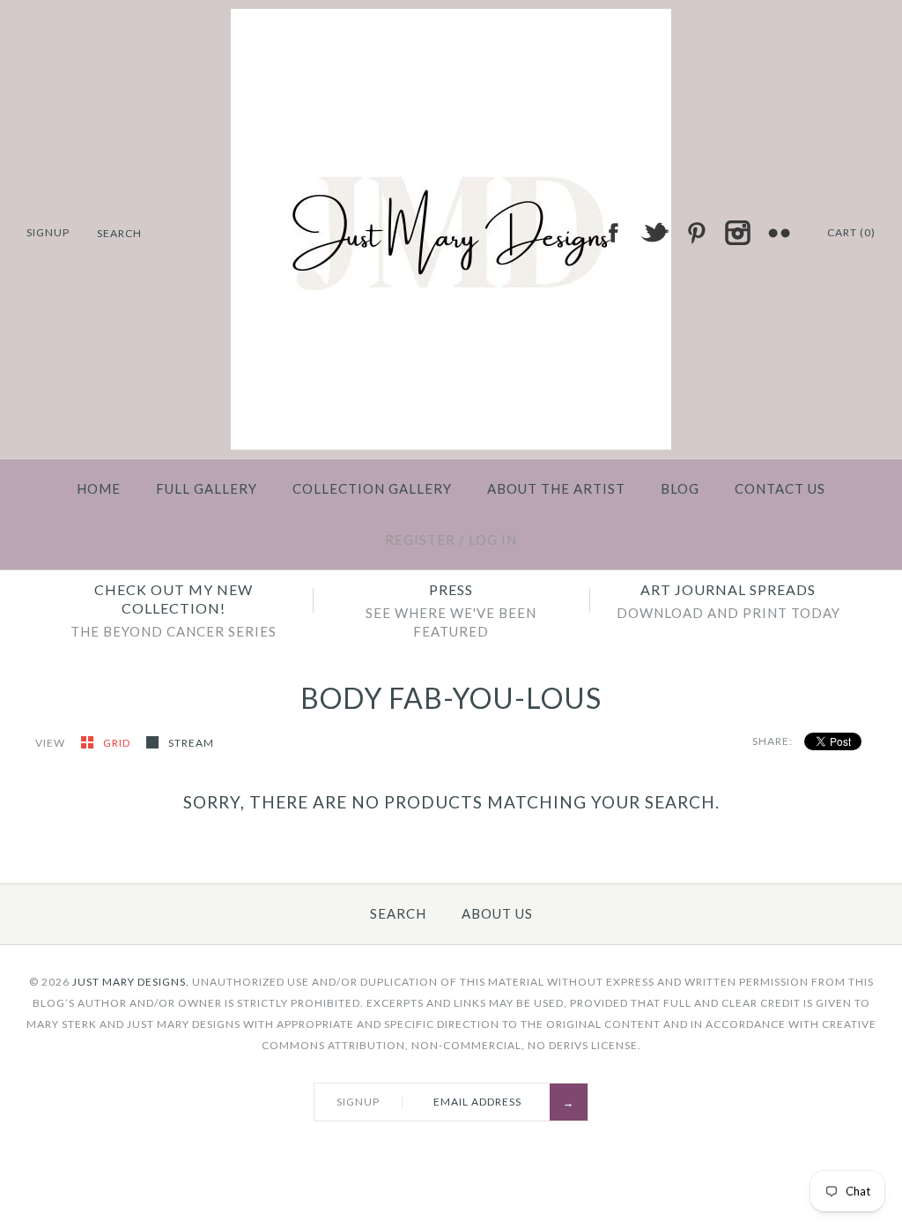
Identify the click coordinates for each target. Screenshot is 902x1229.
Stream (191, 742)
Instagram (737, 232)
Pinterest (695, 232)
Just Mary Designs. (130, 981)
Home (99, 488)
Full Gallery (206, 488)
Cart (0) (851, 232)
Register (420, 539)
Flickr (778, 232)
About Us (497, 913)
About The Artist (556, 488)
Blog (680, 488)
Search (398, 913)
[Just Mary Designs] (451, 19)
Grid (118, 742)
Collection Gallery (372, 488)
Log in (493, 539)
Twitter (654, 232)
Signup (48, 232)
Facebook (613, 232)
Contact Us (780, 488)
